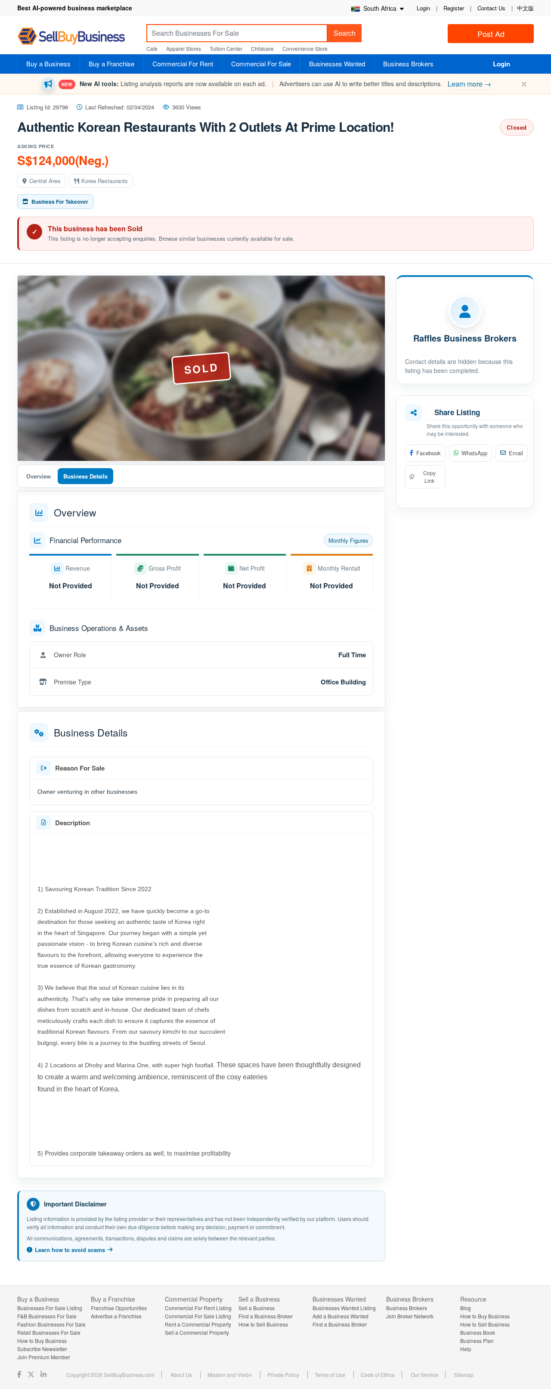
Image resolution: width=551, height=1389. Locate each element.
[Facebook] (20, 1374)
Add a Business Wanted (340, 1316)
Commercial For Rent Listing (198, 1307)
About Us (181, 1374)
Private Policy (283, 1374)
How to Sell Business (263, 1324)
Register (453, 8)
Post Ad (491, 33)
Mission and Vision (229, 1374)
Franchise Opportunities (119, 1307)
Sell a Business (256, 1307)
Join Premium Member (43, 1357)
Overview (38, 476)
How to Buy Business (42, 1340)
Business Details (85, 476)
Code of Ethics (378, 1374)
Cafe (152, 48)
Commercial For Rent (182, 63)
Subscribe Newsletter (42, 1348)
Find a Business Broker (265, 1316)
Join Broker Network (409, 1316)
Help (465, 1348)
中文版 (525, 8)
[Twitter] (32, 1374)
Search (345, 33)
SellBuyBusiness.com (77, 36)
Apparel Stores (183, 48)
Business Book (477, 1332)
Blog (465, 1307)
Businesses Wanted (337, 63)
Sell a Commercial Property (197, 1332)
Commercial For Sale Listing (198, 1316)
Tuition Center (226, 48)
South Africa (379, 8)
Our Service (424, 1374)
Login (423, 8)
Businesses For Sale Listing (49, 1307)
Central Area (44, 181)
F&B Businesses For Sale (47, 1316)
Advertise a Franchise (116, 1316)
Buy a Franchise (111, 63)
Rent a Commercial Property (198, 1324)
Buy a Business (48, 63)
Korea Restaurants (104, 181)
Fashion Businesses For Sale (51, 1324)
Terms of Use (330, 1374)
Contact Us (491, 8)
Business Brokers (408, 63)
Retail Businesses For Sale (48, 1332)
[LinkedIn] (44, 1374)
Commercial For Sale (261, 63)
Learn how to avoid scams (70, 1250)
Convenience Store (305, 48)
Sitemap (464, 1374)
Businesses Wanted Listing (344, 1307)
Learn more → (469, 84)
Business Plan (477, 1340)
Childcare (262, 48)
